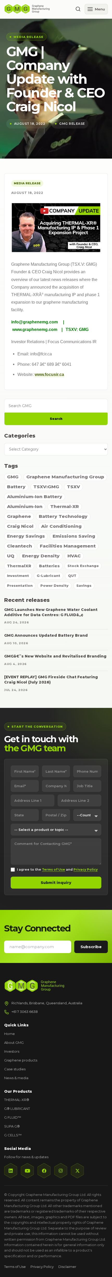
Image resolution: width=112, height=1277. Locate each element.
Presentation (20, 585)
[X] (77, 1170)
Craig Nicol (20, 526)
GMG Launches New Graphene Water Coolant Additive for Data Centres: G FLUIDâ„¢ (50, 612)
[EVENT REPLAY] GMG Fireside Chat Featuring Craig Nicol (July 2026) (51, 680)
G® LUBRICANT (17, 1108)
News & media (16, 1078)
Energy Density (41, 555)
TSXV (73, 486)
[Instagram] (60, 1170)
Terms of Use (53, 869)
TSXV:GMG (46, 486)
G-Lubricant (48, 576)
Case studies (15, 1069)
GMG (12, 476)
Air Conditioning (61, 526)
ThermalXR (19, 565)
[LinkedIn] (10, 1170)
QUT (72, 576)
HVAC (74, 555)
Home (9, 1034)
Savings (83, 585)
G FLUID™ (12, 1117)
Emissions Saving (74, 536)
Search (56, 419)
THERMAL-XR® (16, 1100)
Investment (18, 576)
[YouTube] (27, 1170)
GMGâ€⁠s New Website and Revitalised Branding (55, 656)
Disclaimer (67, 1267)
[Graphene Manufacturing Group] (37, 9)
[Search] (78, 9)
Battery (16, 486)
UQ (10, 555)
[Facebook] (44, 1170)
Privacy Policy (85, 869)
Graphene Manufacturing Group (65, 476)
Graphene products (20, 1060)
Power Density (54, 585)
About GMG (14, 1042)
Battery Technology (63, 516)
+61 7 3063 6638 (24, 1011)
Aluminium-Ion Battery (34, 496)
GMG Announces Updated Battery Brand (46, 635)
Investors (11, 1051)
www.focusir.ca (49, 374)
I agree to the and (57, 869)
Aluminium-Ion (24, 506)
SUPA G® (12, 1126)
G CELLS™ (13, 1135)
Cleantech (19, 546)
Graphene (19, 516)
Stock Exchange (83, 566)
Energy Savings (26, 536)
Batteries (49, 565)
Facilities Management (68, 546)
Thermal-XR (64, 506)
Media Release (27, 183)
